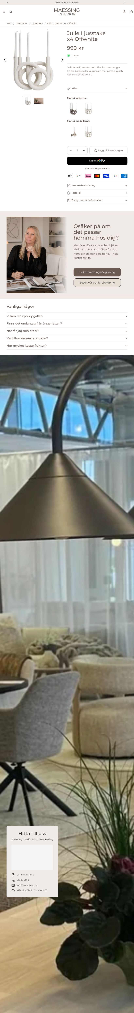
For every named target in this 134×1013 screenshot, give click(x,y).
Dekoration (22, 23)
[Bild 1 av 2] (28, 100)
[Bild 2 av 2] (38, 100)
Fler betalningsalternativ (97, 168)
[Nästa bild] (63, 60)
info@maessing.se (27, 885)
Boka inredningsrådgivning (97, 272)
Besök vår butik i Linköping (97, 282)
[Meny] (4, 12)
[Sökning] (10, 11)
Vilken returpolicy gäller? (25, 316)
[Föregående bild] (3, 60)
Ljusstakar (37, 23)
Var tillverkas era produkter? (27, 338)
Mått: (74, 88)
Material (76, 192)
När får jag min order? (23, 331)
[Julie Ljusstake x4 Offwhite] (88, 108)
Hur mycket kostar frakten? (27, 345)
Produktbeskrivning (83, 185)
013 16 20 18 (23, 879)
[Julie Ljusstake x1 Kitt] (73, 131)
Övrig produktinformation (87, 200)
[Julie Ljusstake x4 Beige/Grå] (73, 108)
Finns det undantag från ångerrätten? (34, 323)
